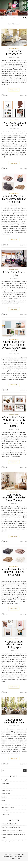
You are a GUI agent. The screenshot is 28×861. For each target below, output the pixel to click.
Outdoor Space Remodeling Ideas (14, 721)
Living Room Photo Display (14, 273)
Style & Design (5, 814)
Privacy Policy (17, 856)
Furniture (3, 786)
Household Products (6, 790)
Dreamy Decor (5, 783)
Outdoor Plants (5, 804)
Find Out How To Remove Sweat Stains (11, 830)
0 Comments (23, 95)
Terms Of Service (9, 856)
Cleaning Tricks (5, 780)
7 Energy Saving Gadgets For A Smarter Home (13, 841)
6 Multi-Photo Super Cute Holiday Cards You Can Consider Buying (14, 421)
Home (3, 856)
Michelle (6, 95)
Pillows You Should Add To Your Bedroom (12, 827)
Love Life (3, 797)
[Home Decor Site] (14, 7)
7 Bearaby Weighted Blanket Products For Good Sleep (14, 198)
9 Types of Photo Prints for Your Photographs (14, 644)
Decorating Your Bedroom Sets (14, 52)
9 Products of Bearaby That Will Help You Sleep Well (14, 571)
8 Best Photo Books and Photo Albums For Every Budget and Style (14, 346)
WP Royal (17, 858)
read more (14, 90)
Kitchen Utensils (5, 793)
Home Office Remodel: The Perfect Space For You (14, 497)
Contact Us (22, 856)
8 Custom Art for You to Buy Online (14, 124)
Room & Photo (14, 48)
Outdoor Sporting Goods (7, 807)
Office (3, 800)
